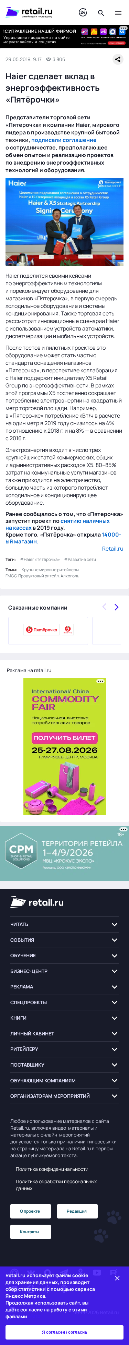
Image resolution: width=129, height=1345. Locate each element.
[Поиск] (101, 12)
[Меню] (118, 12)
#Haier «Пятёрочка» (40, 559)
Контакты (29, 1232)
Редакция (77, 1211)
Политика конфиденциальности (52, 1169)
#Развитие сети (80, 559)
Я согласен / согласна (64, 1332)
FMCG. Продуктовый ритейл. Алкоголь (42, 576)
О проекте (30, 1211)
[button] (64, 924)
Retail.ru (112, 548)
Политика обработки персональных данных (56, 1184)
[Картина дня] (82, 12)
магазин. (26, 541)
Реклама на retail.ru (29, 670)
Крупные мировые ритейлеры (50, 570)
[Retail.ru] (35, 12)
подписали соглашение (64, 140)
